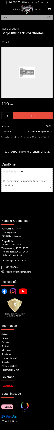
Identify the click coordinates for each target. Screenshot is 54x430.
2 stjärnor (7, 171)
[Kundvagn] (49, 8)
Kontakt (5, 346)
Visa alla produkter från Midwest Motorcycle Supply (25, 137)
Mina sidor (6, 350)
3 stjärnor (9, 171)
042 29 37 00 (14, 2)
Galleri (4, 334)
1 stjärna (4, 171)
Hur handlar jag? (9, 358)
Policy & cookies (9, 366)
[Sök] (48, 17)
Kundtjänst (6, 354)
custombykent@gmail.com (36, 2)
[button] (2, 10)
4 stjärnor (12, 171)
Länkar (4, 338)
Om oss (5, 342)
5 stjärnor (14, 171)
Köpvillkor (6, 362)
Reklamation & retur (10, 370)
